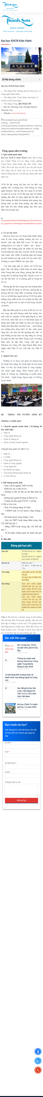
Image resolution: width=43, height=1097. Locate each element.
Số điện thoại (10, 763)
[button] (39, 23)
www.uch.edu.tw (18, 113)
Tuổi (7, 752)
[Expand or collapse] (39, 79)
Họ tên (8, 743)
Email (7, 772)
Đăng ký (21, 800)
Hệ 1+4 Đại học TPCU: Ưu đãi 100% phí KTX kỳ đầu (27, 648)
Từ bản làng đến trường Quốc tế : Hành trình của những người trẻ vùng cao (21, 677)
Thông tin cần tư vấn (13, 782)
